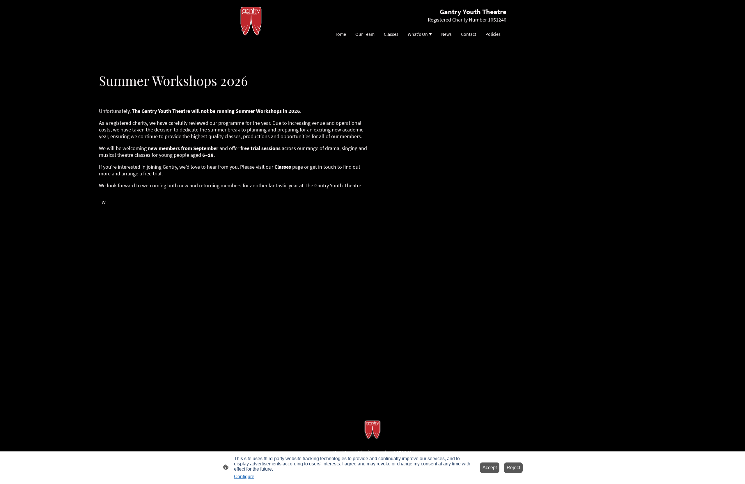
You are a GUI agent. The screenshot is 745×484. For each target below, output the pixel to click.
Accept (490, 467)
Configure (244, 476)
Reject (513, 467)
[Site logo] (251, 21)
